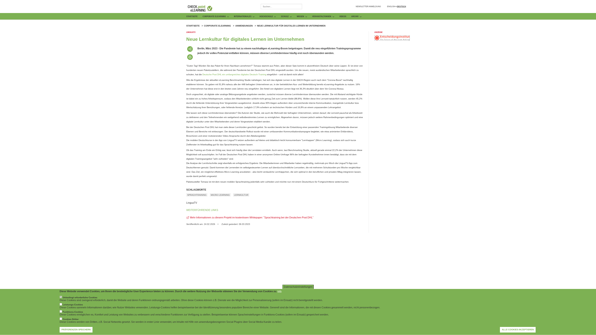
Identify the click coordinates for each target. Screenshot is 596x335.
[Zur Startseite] (202, 8)
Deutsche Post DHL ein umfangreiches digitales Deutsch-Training (234, 74)
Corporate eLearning (217, 26)
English (391, 7)
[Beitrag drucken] (190, 57)
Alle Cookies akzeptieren (518, 329)
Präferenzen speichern (76, 329)
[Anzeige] (392, 39)
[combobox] (281, 6)
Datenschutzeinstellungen (298, 287)
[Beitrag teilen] (190, 49)
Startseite (192, 16)
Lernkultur (241, 195)
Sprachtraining (196, 195)
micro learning (220, 195)
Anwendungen (244, 26)
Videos (342, 16)
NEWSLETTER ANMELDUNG (368, 6)
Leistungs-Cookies (73, 305)
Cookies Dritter (71, 319)
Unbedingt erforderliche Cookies (80, 297)
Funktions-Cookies (73, 312)
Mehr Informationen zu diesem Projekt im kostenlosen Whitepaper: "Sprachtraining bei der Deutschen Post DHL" (252, 217)
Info (280, 291)
